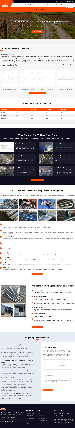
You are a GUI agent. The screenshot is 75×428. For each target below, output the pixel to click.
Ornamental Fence (30, 418)
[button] (66, 7)
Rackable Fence (42, 418)
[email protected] (60, 1)
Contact (42, 9)
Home (18, 4)
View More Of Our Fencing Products (37, 92)
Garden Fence (30, 422)
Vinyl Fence (41, 415)
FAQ (37, 9)
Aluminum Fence (30, 413)
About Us (24, 4)
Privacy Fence (30, 420)
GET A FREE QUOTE (37, 31)
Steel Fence (41, 413)
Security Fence (30, 415)
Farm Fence (56, 4)
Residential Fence (32, 4)
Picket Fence (41, 422)
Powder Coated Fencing (43, 420)
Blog (62, 4)
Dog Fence (29, 423)
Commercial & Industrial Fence (44, 4)
